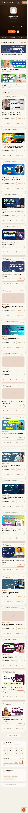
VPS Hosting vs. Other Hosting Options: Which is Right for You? (13, 688)
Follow (12, 31)
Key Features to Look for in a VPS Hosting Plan (11, 339)
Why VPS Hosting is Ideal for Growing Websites (12, 434)
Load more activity (13, 735)
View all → (23, 42)
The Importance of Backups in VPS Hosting (11, 275)
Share (18, 123)
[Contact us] (24, 810)
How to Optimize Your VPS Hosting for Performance (12, 497)
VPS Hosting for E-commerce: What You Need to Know (13, 370)
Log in (18, 2)
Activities (4, 37)
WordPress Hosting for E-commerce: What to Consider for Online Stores (12, 146)
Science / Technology (7, 686)
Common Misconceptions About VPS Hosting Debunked (12, 656)
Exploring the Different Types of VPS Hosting (12, 720)
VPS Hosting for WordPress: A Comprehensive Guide (10, 243)
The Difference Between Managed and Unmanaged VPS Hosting (12, 529)
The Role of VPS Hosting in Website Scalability (12, 466)
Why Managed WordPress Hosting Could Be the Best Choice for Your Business (11, 114)
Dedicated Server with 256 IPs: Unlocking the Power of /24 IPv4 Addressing (11, 179)
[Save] (22, 123)
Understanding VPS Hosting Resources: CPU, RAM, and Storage (13, 307)
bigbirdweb (6, 118)
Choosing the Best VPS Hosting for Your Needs (13, 561)
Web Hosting (5, 111)
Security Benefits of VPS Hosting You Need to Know (12, 625)
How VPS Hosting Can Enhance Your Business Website (12, 593)
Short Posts (21, 37)
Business (4, 176)
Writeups (12, 37)
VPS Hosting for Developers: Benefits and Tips (12, 211)
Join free (25, 2)
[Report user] (18, 32)
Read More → (20, 118)
